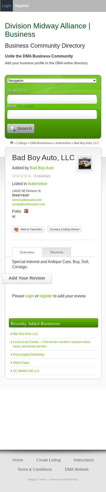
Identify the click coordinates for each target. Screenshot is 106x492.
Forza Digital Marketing (28, 354)
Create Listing (48, 460)
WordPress (71, 479)
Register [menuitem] (22, 5)
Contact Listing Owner (64, 229)
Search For (17, 90)
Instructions (84, 460)
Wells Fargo (21, 362)
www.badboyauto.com (27, 200)
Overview (27, 252)
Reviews (56, 252)
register (46, 296)
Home (18, 460)
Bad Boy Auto (42, 168)
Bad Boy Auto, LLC (43, 157)
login (29, 296)
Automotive (63, 143)
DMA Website (77, 469)
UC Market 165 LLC (26, 371)
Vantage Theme (37, 479)
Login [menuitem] (6, 5)
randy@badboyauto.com (28, 204)
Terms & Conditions (35, 469)
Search (24, 128)
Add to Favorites (31, 229)
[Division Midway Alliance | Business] (11, 143)
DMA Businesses (41, 143)
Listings (22, 143)
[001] (85, 169)
